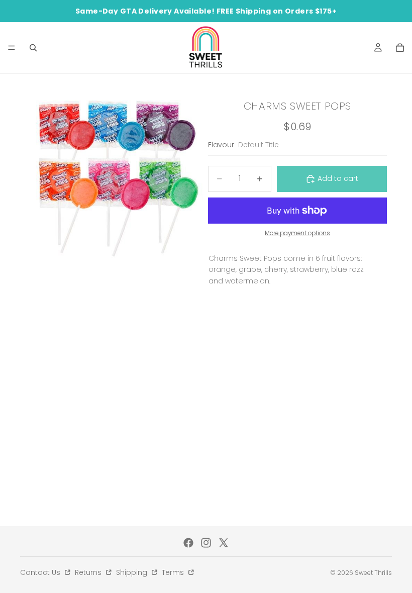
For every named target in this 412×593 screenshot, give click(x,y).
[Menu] (11, 47)
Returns (89, 572)
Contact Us (41, 572)
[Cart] (400, 48)
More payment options (297, 233)
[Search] (33, 48)
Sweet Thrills (373, 572)
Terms (174, 572)
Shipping (132, 572)
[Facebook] (188, 543)
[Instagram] (206, 543)
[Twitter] (224, 543)
